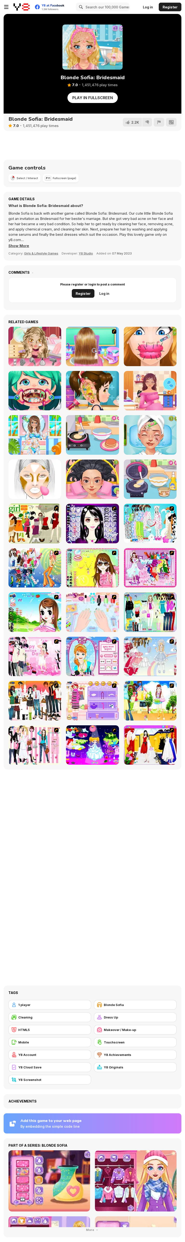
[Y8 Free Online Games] (21, 7)
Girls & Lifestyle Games (41, 253)
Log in (148, 7)
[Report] (159, 122)
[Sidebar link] (6, 7)
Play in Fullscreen (92, 97)
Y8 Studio (86, 253)
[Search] (80, 7)
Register (170, 7)
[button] (18, 245)
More (90, 1230)
